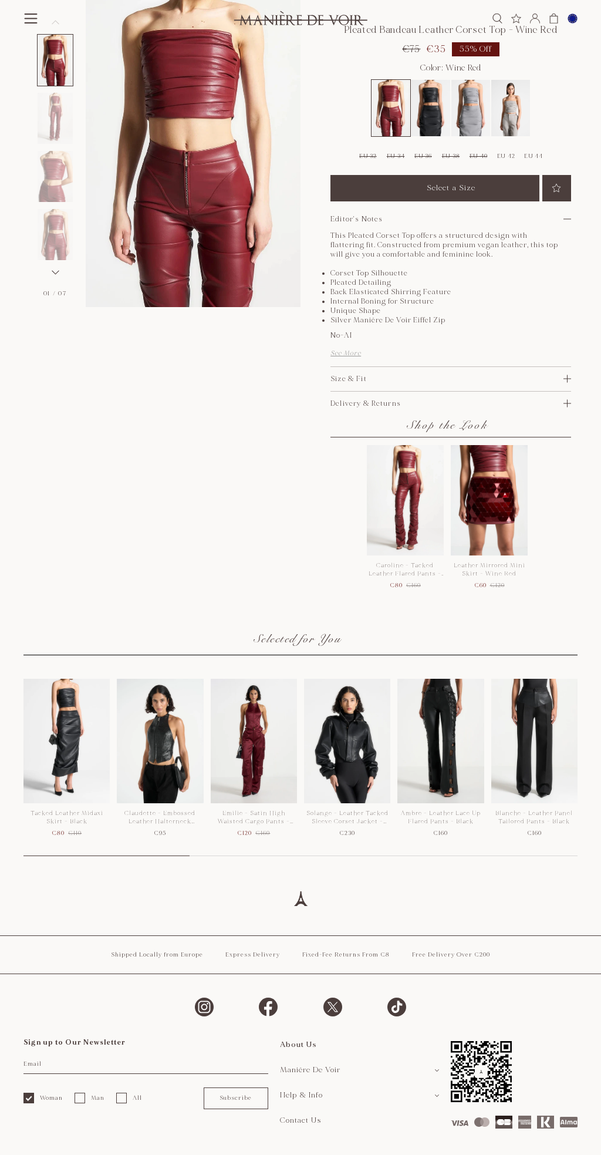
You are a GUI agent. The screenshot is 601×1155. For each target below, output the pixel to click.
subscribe (236, 1098)
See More (345, 353)
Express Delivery (252, 954)
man (97, 1098)
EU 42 (506, 156)
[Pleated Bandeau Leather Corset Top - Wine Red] (391, 108)
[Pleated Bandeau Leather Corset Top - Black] (431, 108)
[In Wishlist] (556, 188)
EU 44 (533, 156)
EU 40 (479, 156)
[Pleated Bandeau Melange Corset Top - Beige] (511, 108)
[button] (55, 60)
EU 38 (451, 156)
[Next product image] (55, 272)
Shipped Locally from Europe (157, 954)
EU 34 (396, 156)
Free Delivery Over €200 (451, 954)
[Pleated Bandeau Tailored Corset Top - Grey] (471, 108)
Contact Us (301, 1120)
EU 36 (423, 156)
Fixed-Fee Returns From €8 (346, 954)
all (137, 1098)
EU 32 (368, 156)
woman (51, 1098)
